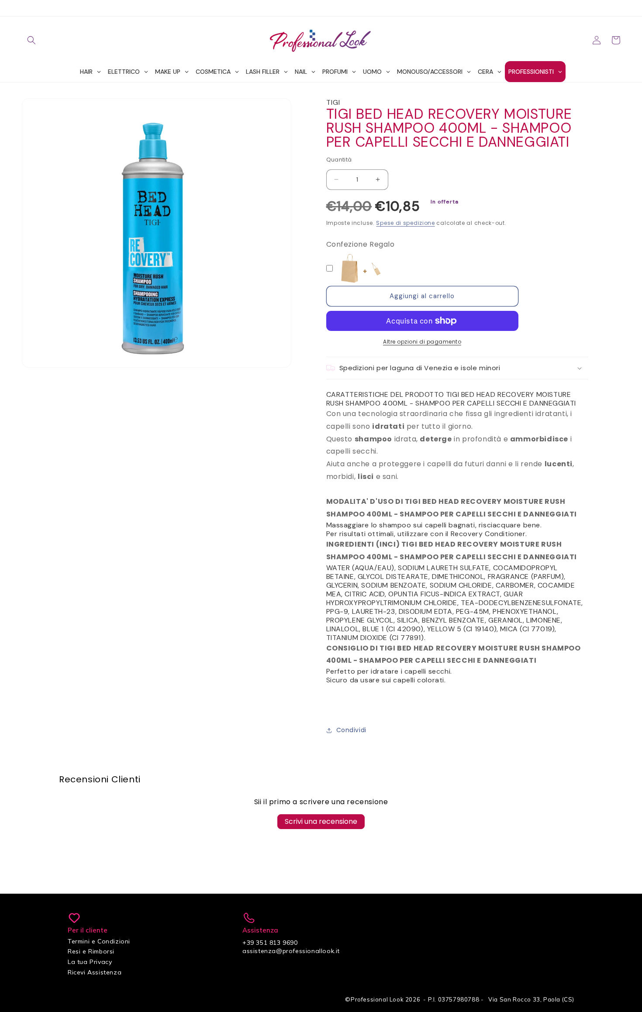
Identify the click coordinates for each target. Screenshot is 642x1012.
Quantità (339, 159)
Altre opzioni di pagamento (422, 341)
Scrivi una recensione (321, 821)
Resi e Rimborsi (91, 951)
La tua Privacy (90, 962)
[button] (31, 40)
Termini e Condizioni (99, 941)
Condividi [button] (351, 730)
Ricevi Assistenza (94, 972)
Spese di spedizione (405, 223)
